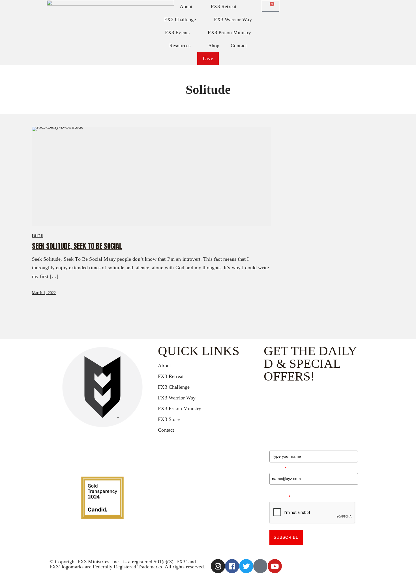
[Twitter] (246, 566)
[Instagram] (218, 566)
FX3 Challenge (180, 19)
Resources (179, 45)
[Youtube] (275, 566)
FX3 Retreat (224, 6)
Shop (214, 45)
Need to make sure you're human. (305, 493)
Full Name (283, 446)
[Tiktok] (260, 566)
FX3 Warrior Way (233, 19)
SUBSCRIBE (286, 537)
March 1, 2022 (44, 293)
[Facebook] (232, 566)
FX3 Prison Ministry (229, 32)
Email (278, 468)
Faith (37, 235)
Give (208, 58)
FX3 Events (177, 32)
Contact (239, 45)
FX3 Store (168, 419)
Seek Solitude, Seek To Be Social (77, 246)
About (164, 365)
